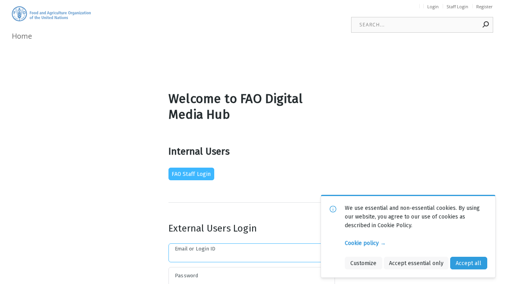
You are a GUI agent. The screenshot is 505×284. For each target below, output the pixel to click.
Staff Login (457, 6)
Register (484, 6)
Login (433, 6)
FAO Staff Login (191, 174)
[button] (486, 24)
